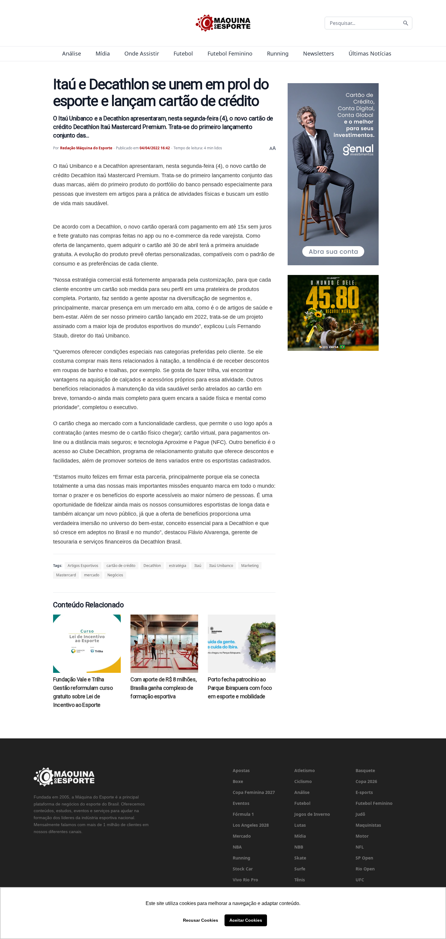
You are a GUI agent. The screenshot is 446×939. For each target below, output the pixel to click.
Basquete (365, 770)
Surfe (299, 869)
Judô (360, 814)
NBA (237, 847)
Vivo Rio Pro (245, 880)
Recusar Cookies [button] (200, 920)
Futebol (183, 53)
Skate (300, 858)
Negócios (115, 575)
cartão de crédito (120, 565)
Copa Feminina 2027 (254, 792)
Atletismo (304, 770)
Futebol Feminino (230, 53)
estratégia (177, 565)
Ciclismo (303, 781)
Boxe (238, 781)
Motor (362, 836)
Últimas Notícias (370, 53)
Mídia (103, 53)
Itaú (197, 565)
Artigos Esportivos (83, 565)
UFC (360, 880)
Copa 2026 (366, 781)
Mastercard (66, 575)
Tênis (299, 880)
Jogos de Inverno (312, 814)
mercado (91, 575)
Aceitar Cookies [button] (245, 920)
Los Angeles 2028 (251, 825)
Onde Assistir (141, 53)
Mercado (242, 836)
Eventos (241, 803)
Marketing (249, 565)
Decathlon (152, 565)
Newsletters (318, 53)
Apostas (241, 770)
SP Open (364, 858)
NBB (298, 847)
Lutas (300, 825)
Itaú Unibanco (221, 565)
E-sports (364, 792)
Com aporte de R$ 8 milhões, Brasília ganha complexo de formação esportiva (163, 688)
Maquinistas (368, 825)
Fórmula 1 (243, 814)
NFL (360, 847)
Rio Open (365, 869)
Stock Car (243, 869)
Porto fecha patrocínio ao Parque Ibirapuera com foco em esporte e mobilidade (240, 688)
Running (278, 53)
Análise (71, 53)
